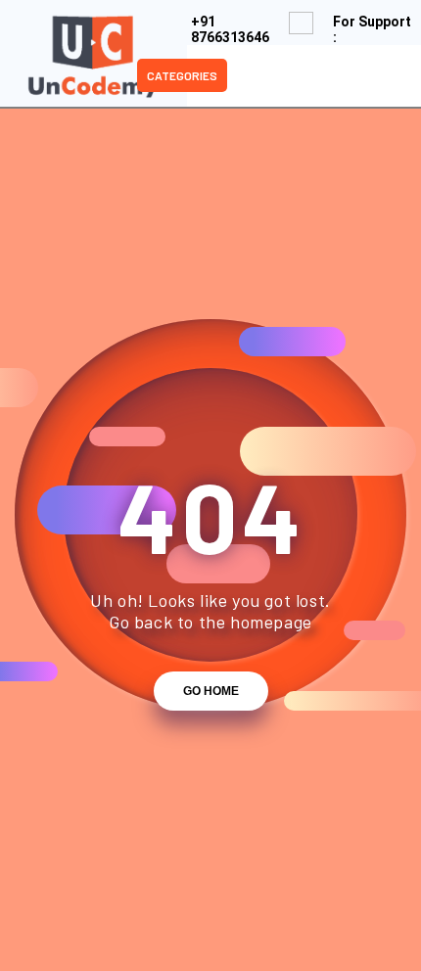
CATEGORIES (182, 75)
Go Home (211, 691)
